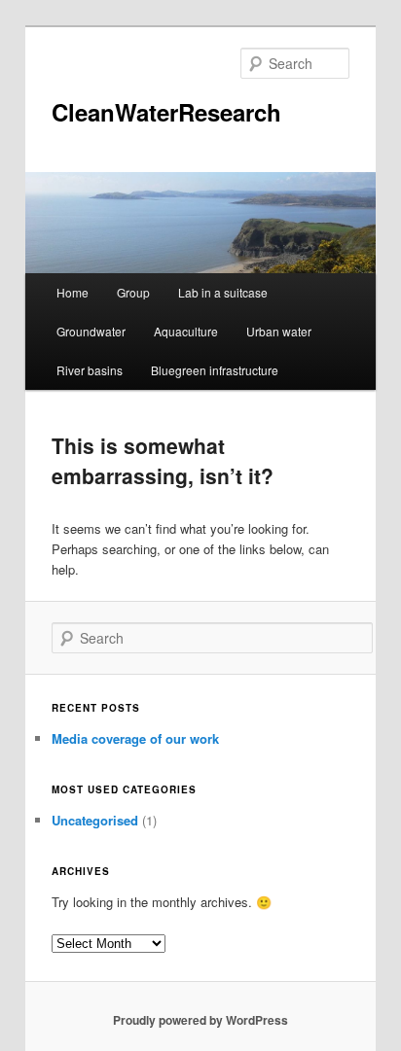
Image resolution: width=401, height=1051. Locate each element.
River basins (89, 370)
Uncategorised (95, 820)
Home (72, 292)
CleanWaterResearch (166, 111)
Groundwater (91, 331)
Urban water (278, 331)
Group (133, 292)
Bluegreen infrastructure (214, 370)
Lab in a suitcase (223, 292)
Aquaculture (186, 331)
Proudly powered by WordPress (200, 1020)
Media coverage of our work (135, 738)
